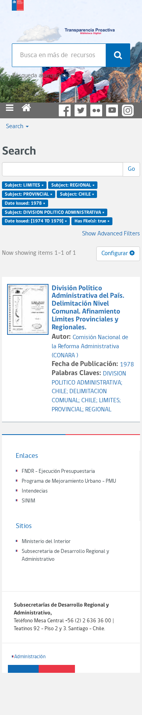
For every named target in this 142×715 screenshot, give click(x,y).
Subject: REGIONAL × (73, 185)
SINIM (28, 501)
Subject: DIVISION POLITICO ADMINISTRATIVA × (55, 212)
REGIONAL (98, 410)
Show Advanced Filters (111, 234)
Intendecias (35, 491)
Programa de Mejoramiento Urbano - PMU (69, 481)
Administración (30, 656)
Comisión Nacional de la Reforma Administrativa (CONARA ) (90, 346)
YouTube (112, 110)
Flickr (96, 110)
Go (131, 169)
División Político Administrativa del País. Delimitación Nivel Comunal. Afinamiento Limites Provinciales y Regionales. (88, 308)
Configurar (115, 253)
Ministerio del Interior (46, 542)
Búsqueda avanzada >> (40, 76)
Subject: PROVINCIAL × (28, 194)
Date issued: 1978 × (25, 203)
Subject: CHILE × (77, 194)
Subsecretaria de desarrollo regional (18, 19)
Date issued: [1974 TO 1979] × (36, 221)
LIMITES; (110, 401)
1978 (127, 365)
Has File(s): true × (92, 221)
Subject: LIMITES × (24, 185)
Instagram (128, 110)
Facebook (65, 110)
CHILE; (60, 391)
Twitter (80, 110)
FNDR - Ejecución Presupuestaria (58, 471)
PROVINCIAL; (68, 410)
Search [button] (15, 126)
